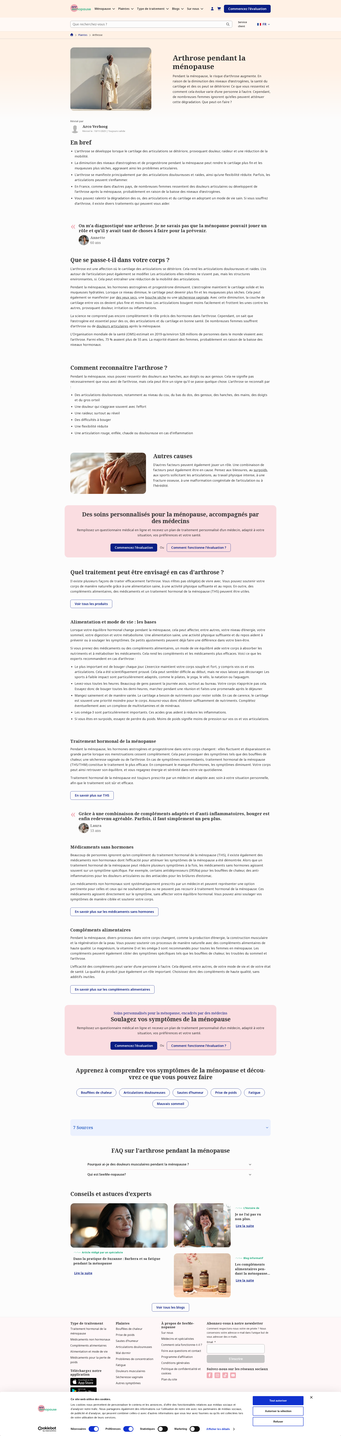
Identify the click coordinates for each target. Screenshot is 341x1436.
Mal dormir (123, 1353)
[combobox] (151, 24)
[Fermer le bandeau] (311, 1397)
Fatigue (121, 1365)
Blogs (176, 9)
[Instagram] (217, 1375)
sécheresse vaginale (193, 297)
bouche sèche (155, 297)
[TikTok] (225, 1375)
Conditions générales (175, 1363)
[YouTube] (233, 1375)
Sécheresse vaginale (129, 1377)
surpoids (260, 470)
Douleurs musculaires (130, 1371)
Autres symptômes (128, 1383)
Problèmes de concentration (134, 1359)
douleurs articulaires (112, 326)
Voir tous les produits (91, 604)
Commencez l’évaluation (247, 9)
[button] (264, 24)
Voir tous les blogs (170, 1307)
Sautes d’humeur (127, 1341)
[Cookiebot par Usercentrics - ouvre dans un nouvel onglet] (47, 1429)
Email (211, 1342)
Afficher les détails (218, 1428)
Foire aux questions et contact (181, 1351)
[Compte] (212, 8)
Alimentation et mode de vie (89, 1351)
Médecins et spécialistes (177, 1339)
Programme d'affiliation (177, 1357)
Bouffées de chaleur (129, 1329)
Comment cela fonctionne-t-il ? (181, 1345)
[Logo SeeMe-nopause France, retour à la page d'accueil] (80, 8)
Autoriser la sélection (278, 1411)
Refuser (278, 1421)
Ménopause (103, 9)
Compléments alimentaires (88, 1345)
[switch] (128, 1429)
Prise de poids (125, 1335)
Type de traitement (151, 9)
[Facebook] (209, 1375)
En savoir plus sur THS (92, 795)
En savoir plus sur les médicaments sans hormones (114, 911)
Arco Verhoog (95, 126)
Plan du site (169, 1379)
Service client (242, 24)
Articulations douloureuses (134, 1347)
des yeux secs (126, 297)
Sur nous (193, 9)
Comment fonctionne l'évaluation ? (198, 547)
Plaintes (124, 9)
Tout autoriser (278, 1400)
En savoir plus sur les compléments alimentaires (112, 989)
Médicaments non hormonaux (90, 1339)
